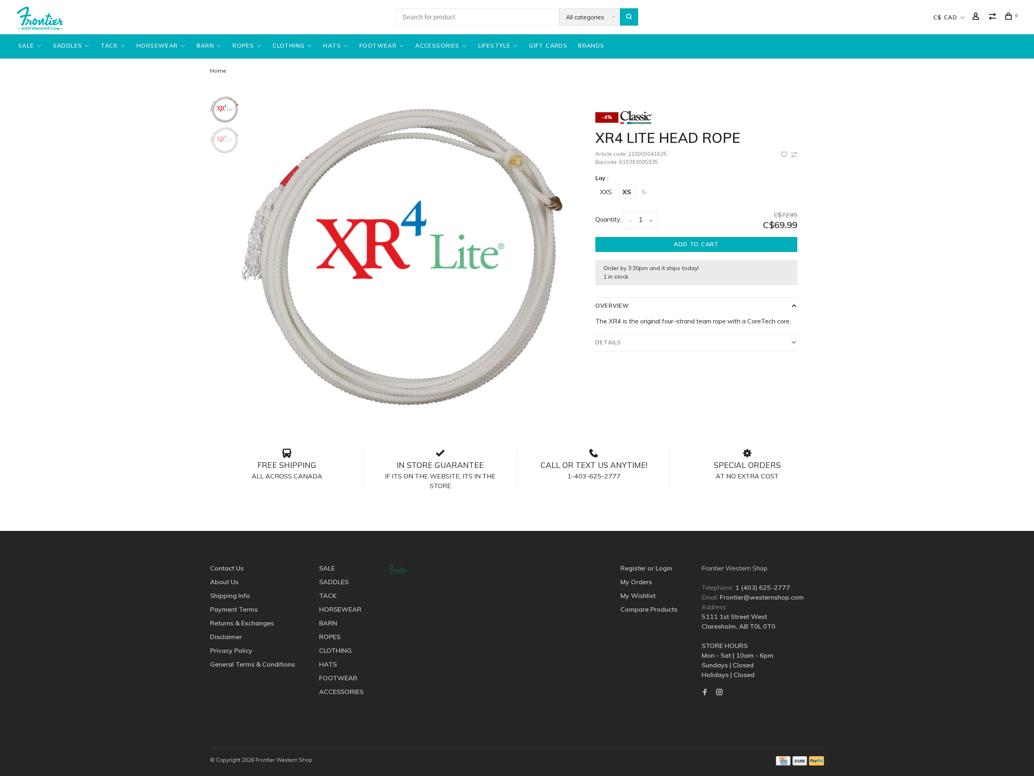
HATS (332, 45)
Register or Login (646, 568)
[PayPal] (816, 763)
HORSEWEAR (157, 45)
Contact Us (227, 568)
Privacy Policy (231, 650)
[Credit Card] (783, 763)
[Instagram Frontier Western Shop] (719, 692)
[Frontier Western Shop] (397, 569)
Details (608, 342)
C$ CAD (946, 17)
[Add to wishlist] (785, 155)
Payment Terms (234, 609)
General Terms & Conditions (252, 664)
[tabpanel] (401, 256)
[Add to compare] (794, 155)
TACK (109, 45)
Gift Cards (548, 45)
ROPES (243, 45)
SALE (26, 45)
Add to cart (696, 244)
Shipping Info (230, 595)
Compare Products (648, 609)
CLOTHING (289, 45)
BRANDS (591, 45)
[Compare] (993, 17)
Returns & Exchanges (242, 623)
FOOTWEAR (378, 45)
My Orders (636, 582)
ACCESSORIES (437, 45)
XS (626, 192)
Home (218, 70)
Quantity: (608, 219)
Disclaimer (226, 637)
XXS (606, 192)
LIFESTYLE (494, 45)
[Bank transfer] (799, 763)
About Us (224, 582)
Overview (612, 305)
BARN (205, 45)
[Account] (977, 17)
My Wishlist (638, 595)
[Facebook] (705, 692)
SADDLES (67, 45)
